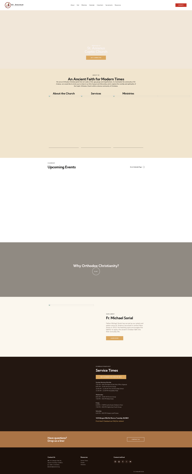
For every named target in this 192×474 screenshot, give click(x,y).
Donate (83, 462)
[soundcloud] (130, 461)
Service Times (84, 460)
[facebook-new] (122, 461)
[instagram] (115, 461)
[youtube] (119, 461)
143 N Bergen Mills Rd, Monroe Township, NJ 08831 (112, 418)
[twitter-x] (126, 461)
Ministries (83, 464)
